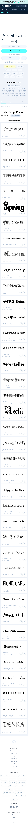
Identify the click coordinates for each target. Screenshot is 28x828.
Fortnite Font (14, 769)
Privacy (14, 814)
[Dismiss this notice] (26, 2)
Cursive (21, 73)
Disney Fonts (14, 799)
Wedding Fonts (9, 789)
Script (6, 76)
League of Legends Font (14, 756)
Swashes (15, 73)
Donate (18, 85)
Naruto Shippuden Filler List (19, 795)
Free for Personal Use (10, 66)
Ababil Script (9, 90)
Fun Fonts (12, 785)
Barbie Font (14, 766)
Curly (20, 70)
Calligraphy (19, 76)
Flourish (8, 70)
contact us (16, 2)
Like (11, 58)
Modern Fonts (13, 782)
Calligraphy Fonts (5, 775)
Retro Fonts (5, 785)
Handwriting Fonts (22, 779)
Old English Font (6, 795)
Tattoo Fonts (12, 779)
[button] (22, 6)
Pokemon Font (14, 758)
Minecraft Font (14, 753)
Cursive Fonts (15, 775)
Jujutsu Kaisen (14, 761)
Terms (14, 817)
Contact (14, 820)
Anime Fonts (20, 792)
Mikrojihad (11, 85)
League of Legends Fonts (9, 792)
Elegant (12, 76)
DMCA (14, 822)
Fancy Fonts (4, 779)
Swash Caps (7, 73)
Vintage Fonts (22, 782)
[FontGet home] (6, 6)
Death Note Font (14, 750)
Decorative (20, 66)
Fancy (14, 70)
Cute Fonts (5, 782)
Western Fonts (18, 789)
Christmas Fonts (21, 785)
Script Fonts (23, 775)
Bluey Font (14, 763)
